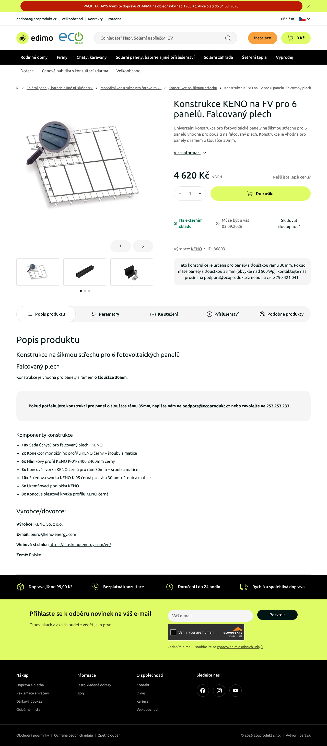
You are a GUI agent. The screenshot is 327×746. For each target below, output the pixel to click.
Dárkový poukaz (29, 701)
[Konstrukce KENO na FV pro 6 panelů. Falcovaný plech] (84, 166)
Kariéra (142, 701)
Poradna (114, 19)
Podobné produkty (285, 314)
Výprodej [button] (284, 57)
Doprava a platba (30, 685)
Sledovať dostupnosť (289, 223)
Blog (80, 693)
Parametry (109, 314)
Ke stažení (168, 314)
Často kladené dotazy (93, 685)
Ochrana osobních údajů (73, 735)
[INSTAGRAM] (219, 690)
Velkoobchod (72, 19)
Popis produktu (50, 314)
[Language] (305, 19)
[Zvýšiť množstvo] (200, 193)
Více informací (187, 152)
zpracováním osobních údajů (240, 647)
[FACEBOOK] (203, 690)
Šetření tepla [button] (254, 57)
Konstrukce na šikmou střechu (193, 88)
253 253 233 (277, 406)
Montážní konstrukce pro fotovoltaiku (130, 88)
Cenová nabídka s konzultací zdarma (75, 71)
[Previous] (120, 246)
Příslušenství (227, 314)
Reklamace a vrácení (32, 693)
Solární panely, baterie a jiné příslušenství (60, 88)
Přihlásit (287, 19)
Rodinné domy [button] (34, 57)
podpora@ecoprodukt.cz (36, 19)
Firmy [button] (62, 57)
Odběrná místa (28, 709)
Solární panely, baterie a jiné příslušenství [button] (155, 57)
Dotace (27, 71)
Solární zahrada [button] (218, 57)
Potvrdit (277, 614)
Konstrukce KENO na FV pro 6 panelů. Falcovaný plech (267, 88)
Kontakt (142, 685)
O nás (141, 693)
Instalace (262, 38)
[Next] (143, 246)
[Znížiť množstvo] (180, 193)
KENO (196, 249)
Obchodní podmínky (32, 735)
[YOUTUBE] (235, 690)
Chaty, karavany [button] (92, 57)
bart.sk (305, 735)
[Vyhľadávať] (228, 38)
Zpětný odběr (109, 735)
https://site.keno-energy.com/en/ (80, 544)
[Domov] (49, 38)
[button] (290, 38)
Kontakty (95, 19)
